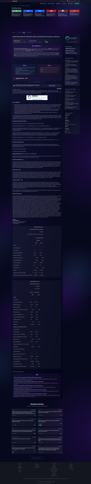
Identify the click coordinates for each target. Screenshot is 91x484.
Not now (58, 85)
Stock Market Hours (54, 475)
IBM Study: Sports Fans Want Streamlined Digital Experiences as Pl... (28, 14)
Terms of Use (37, 464)
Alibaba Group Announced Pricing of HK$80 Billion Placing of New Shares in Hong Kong (50, 412)
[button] (41, 46)
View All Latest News (36, 457)
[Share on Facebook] (59, 88)
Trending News (16, 8)
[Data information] (73, 113)
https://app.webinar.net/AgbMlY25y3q (30, 153)
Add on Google (52, 85)
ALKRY (73, 12)
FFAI (12, 12)
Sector (66, 123)
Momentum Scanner (54, 470)
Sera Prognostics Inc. (33, 90)
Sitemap (20, 471)
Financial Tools (54, 474)
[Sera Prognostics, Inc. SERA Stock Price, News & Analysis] (67, 38)
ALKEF (71, 12)
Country (67, 128)
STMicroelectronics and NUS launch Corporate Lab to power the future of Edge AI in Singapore (23, 448)
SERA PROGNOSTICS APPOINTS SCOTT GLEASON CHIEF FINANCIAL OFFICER (22, 421)
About (20, 464)
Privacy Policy (37, 467)
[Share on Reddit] (57, 88)
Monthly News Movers (54, 468)
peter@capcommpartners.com (18, 222)
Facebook (71, 466)
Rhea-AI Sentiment (32, 40)
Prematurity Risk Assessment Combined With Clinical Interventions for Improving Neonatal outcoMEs (42, 104)
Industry (67, 120)
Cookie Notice (37, 466)
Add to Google (71, 468)
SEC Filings (29, 32)
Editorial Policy (20, 467)
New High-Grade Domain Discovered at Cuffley (74, 14)
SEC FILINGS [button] (51, 3)
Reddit (71, 467)
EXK (58, 12)
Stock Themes (54, 471)
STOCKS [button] (58, 3)
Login (61, 1)
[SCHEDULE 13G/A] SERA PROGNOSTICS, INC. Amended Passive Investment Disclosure (71, 103)
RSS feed (71, 464)
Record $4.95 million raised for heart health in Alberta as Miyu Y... (51, 14)
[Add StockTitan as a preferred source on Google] (60, 88)
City (66, 131)
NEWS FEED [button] (43, 3)
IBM (24, 12)
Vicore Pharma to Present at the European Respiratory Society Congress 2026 (48, 431)
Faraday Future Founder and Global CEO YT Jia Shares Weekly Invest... (16, 14)
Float (66, 117)
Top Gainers (54, 466)
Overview (14, 32)
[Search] (78, 1)
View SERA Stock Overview (71, 41)
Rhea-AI (20, 470)
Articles (54, 464)
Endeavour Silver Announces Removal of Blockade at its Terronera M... (62, 15)
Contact (20, 466)
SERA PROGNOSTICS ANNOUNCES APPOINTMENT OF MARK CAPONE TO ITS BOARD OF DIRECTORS (71, 83)
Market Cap (54, 467)
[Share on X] (56, 88)
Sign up (64, 1)
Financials (19, 32)
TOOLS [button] (64, 3)
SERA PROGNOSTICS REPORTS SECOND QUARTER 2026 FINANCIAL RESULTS (71, 65)
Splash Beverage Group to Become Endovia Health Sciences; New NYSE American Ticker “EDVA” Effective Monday (23, 431)
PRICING (77, 3)
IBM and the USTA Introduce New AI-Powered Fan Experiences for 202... (39, 15)
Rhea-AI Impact (17, 40)
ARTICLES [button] (70, 3)
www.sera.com (53, 156)
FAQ (20, 468)
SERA (52, 90)
